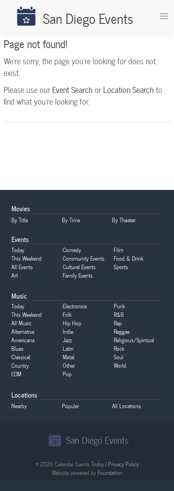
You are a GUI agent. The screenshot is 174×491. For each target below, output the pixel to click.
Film (118, 249)
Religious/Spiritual (134, 339)
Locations (24, 394)
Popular (70, 405)
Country (20, 365)
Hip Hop (72, 322)
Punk (119, 305)
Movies (20, 208)
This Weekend (26, 258)
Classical (20, 356)
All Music (21, 322)
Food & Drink (128, 258)
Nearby (19, 405)
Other (69, 365)
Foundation (110, 472)
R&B (119, 314)
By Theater (124, 219)
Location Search (128, 89)
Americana (22, 339)
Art (14, 275)
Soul (118, 356)
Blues (17, 348)
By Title (19, 219)
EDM (16, 373)
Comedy (72, 249)
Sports (121, 266)
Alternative (22, 331)
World (120, 365)
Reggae (121, 331)
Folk (67, 314)
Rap (118, 322)
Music (19, 295)
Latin (68, 348)
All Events (22, 266)
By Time (71, 219)
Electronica (75, 305)
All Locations (126, 405)
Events (20, 239)
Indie (68, 331)
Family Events (78, 275)
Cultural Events (79, 266)
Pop (67, 373)
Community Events (83, 258)
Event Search (72, 89)
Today (17, 249)
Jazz (67, 339)
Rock (119, 348)
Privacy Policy (123, 464)
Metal (68, 356)
